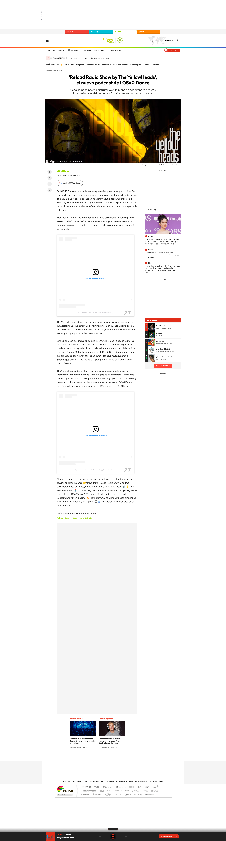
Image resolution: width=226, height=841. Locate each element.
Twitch (122, 756)
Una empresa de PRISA (65, 789)
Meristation (149, 793)
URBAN (141, 32)
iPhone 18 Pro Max (151, 64)
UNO (102, 790)
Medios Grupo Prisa (65, 794)
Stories (127, 756)
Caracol (155, 787)
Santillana (108, 787)
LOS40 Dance (51, 70)
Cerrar (179, 58)
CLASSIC (94, 32)
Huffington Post (89, 790)
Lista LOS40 (50, 50)
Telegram (49, 190)
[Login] (177, 40)
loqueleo (138, 793)
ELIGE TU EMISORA (168, 836)
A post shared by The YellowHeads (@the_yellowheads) (95, 470)
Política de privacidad (92, 781)
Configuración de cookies (124, 781)
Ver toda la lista (162, 366)
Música (61, 50)
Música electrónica (85, 518)
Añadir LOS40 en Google (72, 183)
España (168, 40)
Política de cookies (107, 781)
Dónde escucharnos (156, 781)
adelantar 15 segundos (120, 836)
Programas (75, 50)
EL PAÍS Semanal (136, 790)
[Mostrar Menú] (48, 40)
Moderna (96, 793)
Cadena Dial (127, 790)
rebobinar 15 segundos (105, 836)
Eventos (87, 50)
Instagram (99, 756)
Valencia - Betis (108, 64)
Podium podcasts (108, 793)
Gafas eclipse (122, 64)
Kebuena (153, 790)
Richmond (84, 793)
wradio (109, 790)
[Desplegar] (113, 829)
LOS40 (70, 32)
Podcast (60, 518)
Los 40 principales (97, 787)
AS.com (138, 787)
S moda (127, 793)
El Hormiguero (136, 64)
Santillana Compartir (121, 787)
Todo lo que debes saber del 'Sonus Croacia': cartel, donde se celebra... (82, 740)
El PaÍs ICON (118, 793)
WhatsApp (49, 184)
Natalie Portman (93, 64)
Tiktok (103, 756)
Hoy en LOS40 (99, 50)
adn (146, 787)
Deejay (67, 518)
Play (113, 836)
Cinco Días (118, 790)
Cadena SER (131, 787)
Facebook (49, 172)
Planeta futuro (144, 790)
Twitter (49, 178)
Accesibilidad (77, 781)
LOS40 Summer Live (115, 50)
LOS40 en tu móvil (141, 781)
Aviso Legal (67, 781)
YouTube (108, 756)
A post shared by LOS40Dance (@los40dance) (95, 313)
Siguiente (126, 836)
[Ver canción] (151, 327)
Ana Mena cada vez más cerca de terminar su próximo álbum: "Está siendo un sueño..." (162, 254)
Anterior (99, 836)
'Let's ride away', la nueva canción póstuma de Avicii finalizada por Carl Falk (109, 740)
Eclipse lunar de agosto (74, 64)
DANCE (118, 32)
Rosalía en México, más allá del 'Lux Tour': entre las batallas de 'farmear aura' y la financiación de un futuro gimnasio (162, 241)
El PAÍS (86, 787)
